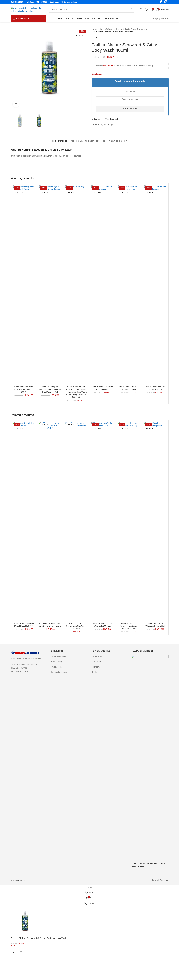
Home (94, 29)
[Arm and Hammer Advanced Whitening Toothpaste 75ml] (129, 521)
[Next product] (99, 37)
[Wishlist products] (146, 9)
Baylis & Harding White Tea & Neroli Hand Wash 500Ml (24, 389)
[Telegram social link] (111, 125)
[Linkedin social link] (108, 125)
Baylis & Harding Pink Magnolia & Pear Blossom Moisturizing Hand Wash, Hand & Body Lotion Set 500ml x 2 (76, 392)
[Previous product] (93, 37)
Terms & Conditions (59, 672)
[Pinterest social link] (105, 125)
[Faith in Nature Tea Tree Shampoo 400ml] (155, 284)
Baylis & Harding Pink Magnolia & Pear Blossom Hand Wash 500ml (50, 389)
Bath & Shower (139, 29)
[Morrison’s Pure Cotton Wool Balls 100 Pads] (102, 521)
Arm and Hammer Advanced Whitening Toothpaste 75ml (128, 625)
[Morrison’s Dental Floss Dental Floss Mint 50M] (24, 521)
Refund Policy (56, 662)
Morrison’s (96, 667)
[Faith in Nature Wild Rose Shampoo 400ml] (129, 284)
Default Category (106, 29)
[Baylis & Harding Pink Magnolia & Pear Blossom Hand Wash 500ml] (50, 284)
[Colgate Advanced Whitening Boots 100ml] (155, 521)
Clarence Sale (97, 656)
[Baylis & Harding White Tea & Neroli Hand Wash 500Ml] (24, 284)
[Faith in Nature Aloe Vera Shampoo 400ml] (102, 284)
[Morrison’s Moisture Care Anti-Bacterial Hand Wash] (50, 521)
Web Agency (164, 880)
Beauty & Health (123, 29)
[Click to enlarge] (16, 104)
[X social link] (101, 125)
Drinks (94, 672)
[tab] (59, 140)
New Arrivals (97, 662)
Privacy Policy (56, 667)
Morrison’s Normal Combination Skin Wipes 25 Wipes (76, 625)
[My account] (141, 9)
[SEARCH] (131, 10)
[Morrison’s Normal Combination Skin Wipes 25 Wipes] (76, 521)
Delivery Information (59, 656)
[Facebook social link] (98, 125)
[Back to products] (96, 37)
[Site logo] (27, 9)
